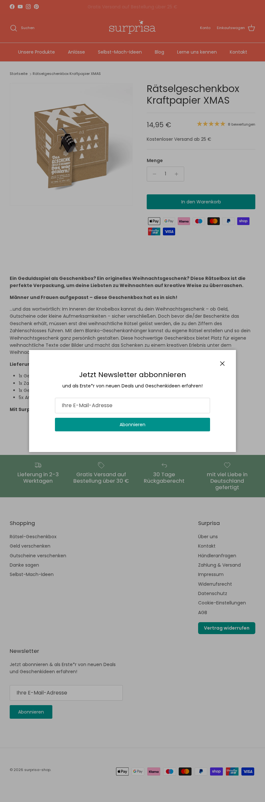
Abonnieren (132, 424)
